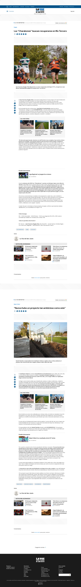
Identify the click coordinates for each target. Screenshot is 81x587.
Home (10, 6)
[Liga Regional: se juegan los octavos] (23, 175)
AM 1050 (61, 6)
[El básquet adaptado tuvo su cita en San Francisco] (18, 249)
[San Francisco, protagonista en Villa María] (18, 258)
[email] (23, 34)
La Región (22, 6)
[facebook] (19, 34)
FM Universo (71, 6)
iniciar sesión (37, 277)
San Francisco (16, 6)
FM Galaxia (66, 6)
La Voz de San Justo (26, 239)
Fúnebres (32, 6)
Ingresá (72, 11)
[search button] (7, 7)
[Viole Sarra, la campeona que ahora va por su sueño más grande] (46, 249)
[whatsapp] (17, 34)
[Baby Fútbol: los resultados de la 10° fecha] (23, 439)
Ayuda (45, 581)
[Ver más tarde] (15, 34)
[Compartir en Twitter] (21, 34)
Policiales (27, 6)
